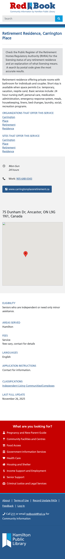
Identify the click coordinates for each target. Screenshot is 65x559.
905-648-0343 (24, 178)
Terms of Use (21, 500)
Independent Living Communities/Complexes (28, 385)
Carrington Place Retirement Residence (8, 123)
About (6, 500)
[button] (25, 254)
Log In (21, 505)
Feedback (8, 505)
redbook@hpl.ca (35, 514)
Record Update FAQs (45, 500)
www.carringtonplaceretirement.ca (28, 189)
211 (13, 514)
